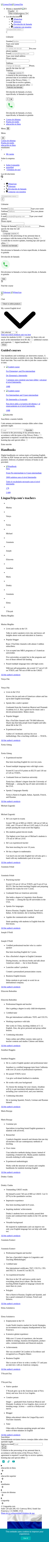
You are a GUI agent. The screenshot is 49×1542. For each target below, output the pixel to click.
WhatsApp (17, 19)
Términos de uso (28, 1513)
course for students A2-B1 (11, 337)
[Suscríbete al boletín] (4, 1447)
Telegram (17, 22)
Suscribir (29, 430)
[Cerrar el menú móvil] (3, 138)
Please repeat (11, 58)
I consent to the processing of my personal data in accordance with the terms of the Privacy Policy (20, 77)
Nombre (9, 41)
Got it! (25, 1538)
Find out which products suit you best (16, 335)
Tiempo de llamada (8, 226)
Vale (3, 279)
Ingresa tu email (7, 1444)
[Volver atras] (7, 99)
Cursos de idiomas (13, 119)
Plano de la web (7, 1513)
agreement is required (9, 437)
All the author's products (10, 675)
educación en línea (13, 124)
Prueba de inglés (12, 122)
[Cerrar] (11, 99)
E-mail (3, 216)
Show (4, 345)
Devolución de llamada (22, 24)
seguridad (17, 1513)
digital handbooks (22, 342)
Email (8, 53)
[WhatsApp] (16, 292)
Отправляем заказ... (14, 30)
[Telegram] (6, 292)
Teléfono (9, 46)
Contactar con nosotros (22, 27)
